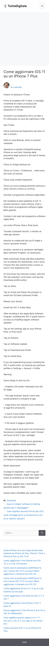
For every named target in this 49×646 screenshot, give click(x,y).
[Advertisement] (24, 37)
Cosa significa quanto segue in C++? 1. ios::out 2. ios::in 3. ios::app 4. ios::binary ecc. (23, 620)
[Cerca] (42, 533)
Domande (11, 500)
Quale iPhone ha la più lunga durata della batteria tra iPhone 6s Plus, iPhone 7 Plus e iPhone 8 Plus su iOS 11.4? (24, 553)
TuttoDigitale (17, 6)
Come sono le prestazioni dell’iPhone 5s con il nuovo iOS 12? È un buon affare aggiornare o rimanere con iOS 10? (23, 571)
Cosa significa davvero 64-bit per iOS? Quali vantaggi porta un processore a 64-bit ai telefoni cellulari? (24, 515)
